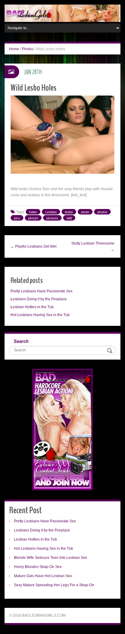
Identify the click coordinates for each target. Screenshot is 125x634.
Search (21, 341)
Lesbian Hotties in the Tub (32, 307)
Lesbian (51, 212)
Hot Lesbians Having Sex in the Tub (40, 315)
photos (102, 212)
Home (14, 49)
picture (33, 218)
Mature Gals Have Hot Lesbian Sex (43, 576)
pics (17, 218)
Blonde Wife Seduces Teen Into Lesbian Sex (50, 558)
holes (33, 212)
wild (69, 218)
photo (85, 212)
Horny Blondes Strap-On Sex (38, 567)
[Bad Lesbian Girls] (62, 13)
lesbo (69, 212)
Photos (27, 49)
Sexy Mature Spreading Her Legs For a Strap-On (54, 585)
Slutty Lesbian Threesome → (92, 246)
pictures (52, 218)
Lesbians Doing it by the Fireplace (39, 299)
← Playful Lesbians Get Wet (33, 246)
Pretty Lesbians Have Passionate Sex (42, 291)
